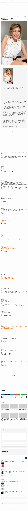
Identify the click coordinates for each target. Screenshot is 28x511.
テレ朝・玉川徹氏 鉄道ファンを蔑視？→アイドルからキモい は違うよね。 (14, 461)
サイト (3, 447)
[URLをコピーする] (25, 394)
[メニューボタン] (1, 1)
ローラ (5, 390)
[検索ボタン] (27, 1)
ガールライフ (16, 508)
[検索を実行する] (26, 458)
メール (3, 444)
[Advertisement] (14, 8)
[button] (3, 394)
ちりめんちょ (14, 0)
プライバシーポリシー (12, 508)
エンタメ (5, 19)
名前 (2, 441)
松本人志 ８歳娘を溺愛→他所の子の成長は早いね (11, 481)
